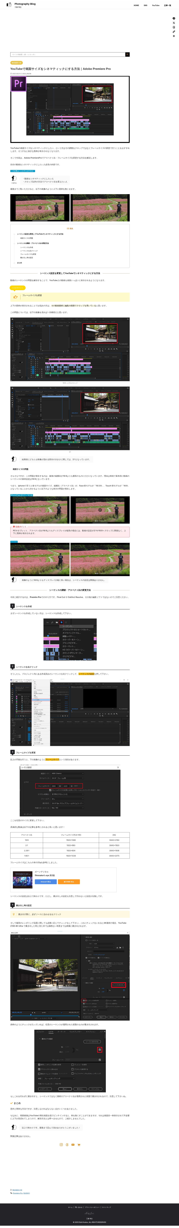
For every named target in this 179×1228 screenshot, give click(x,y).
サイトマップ (106, 1207)
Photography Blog (25, 4)
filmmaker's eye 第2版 (45, 875)
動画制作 (27, 1193)
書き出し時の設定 (26, 258)
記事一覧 (167, 5)
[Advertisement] (70, 32)
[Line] (174, 18)
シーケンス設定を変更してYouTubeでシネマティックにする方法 (40, 234)
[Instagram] (61, 1144)
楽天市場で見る (69, 882)
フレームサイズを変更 (28, 254)
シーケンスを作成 (26, 247)
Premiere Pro (18, 1193)
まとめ (19, 263)
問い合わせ (78, 1207)
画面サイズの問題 (26, 238)
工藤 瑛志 (89, 1218)
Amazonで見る (46, 882)
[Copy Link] (174, 31)
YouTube (155, 5)
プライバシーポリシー (92, 1207)
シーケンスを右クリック (29, 251)
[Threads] (174, 27)
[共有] (174, 36)
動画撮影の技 (17, 1190)
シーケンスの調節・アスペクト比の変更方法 (33, 243)
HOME (136, 5)
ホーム (70, 1207)
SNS (145, 5)
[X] (174, 23)
